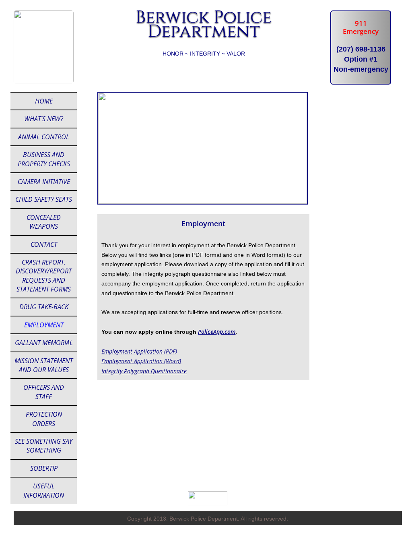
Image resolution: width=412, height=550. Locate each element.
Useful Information (43, 490)
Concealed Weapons (44, 222)
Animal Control (43, 136)
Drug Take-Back (43, 306)
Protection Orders (44, 419)
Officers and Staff (43, 392)
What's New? (43, 118)
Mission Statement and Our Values (43, 365)
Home (44, 101)
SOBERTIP (44, 468)
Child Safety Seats (43, 199)
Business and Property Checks (44, 159)
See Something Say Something (43, 446)
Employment (44, 324)
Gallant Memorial (44, 342)
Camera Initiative (44, 181)
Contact (44, 244)
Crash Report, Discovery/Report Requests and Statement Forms (44, 276)
